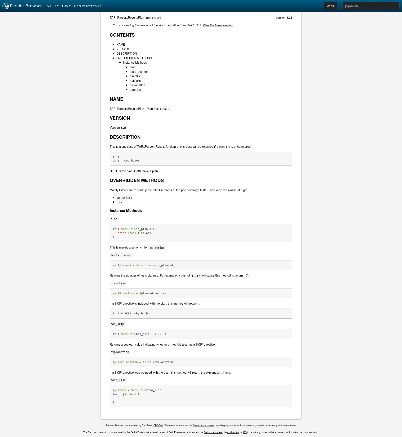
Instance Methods (135, 62)
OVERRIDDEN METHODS (134, 58)
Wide (331, 6)
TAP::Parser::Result (150, 146)
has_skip (136, 80)
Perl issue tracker (213, 432)
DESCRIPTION (126, 53)
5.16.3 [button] (51, 6)
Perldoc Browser (25, 6)
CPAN (157, 17)
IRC (245, 432)
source (149, 17)
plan (132, 67)
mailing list (233, 432)
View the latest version (218, 25)
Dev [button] (65, 6)
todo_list (135, 89)
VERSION (123, 49)
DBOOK (157, 425)
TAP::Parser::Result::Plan (127, 17)
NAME (120, 44)
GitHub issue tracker (203, 425)
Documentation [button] (86, 6)
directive (135, 76)
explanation (137, 85)
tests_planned (139, 71)
